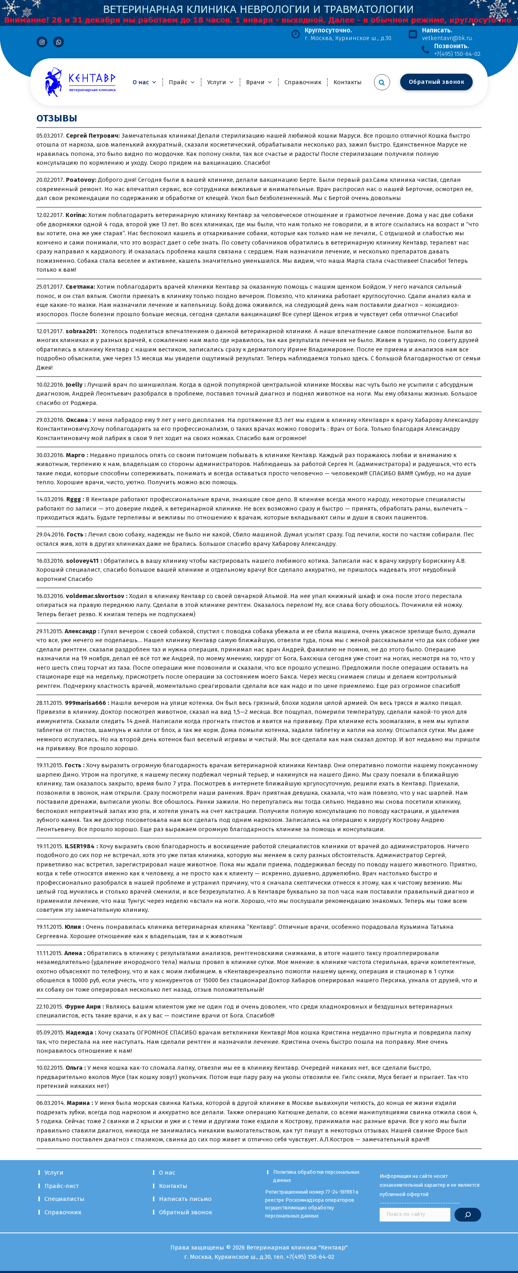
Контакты (347, 82)
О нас (141, 82)
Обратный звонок (185, 1212)
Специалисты (65, 1199)
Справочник (302, 82)
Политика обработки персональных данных (316, 1176)
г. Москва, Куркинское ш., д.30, (229, 1256)
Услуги (216, 82)
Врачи (255, 82)
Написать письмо (185, 1199)
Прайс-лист (62, 1186)
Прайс (178, 82)
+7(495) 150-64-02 (310, 1256)
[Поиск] (467, 1215)
